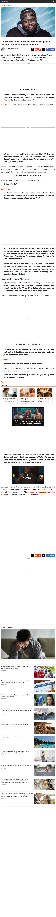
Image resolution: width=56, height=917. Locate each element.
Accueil (3, 5)
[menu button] (53, 1)
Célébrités (9, 5)
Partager (52, 49)
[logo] (4, 1)
